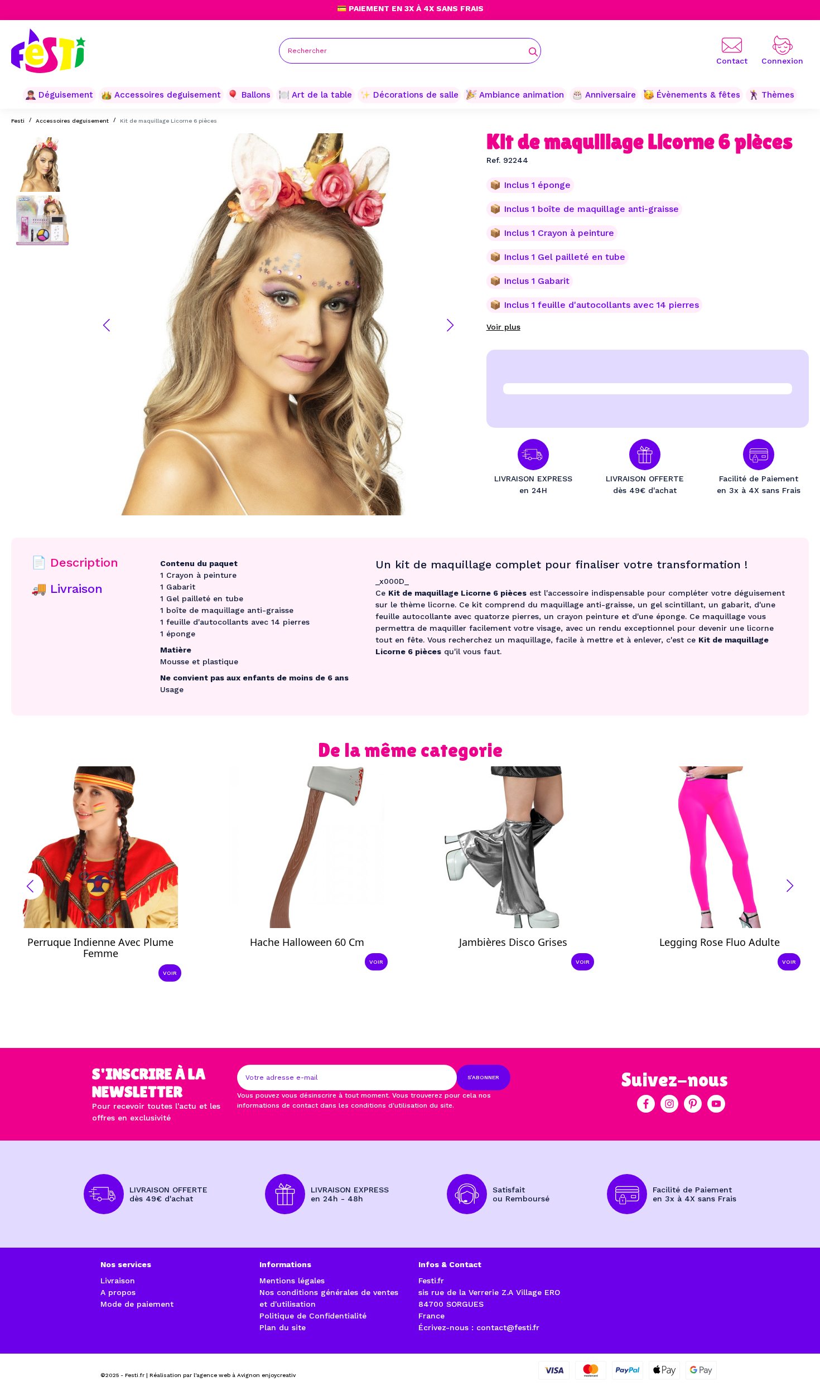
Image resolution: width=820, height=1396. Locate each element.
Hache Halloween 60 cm (307, 942)
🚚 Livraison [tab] (67, 589)
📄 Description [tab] (74, 562)
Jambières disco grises (513, 942)
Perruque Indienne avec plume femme (100, 947)
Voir (170, 973)
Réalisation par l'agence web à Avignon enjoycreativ (222, 1375)
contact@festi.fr (507, 1327)
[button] (106, 325)
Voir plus (503, 326)
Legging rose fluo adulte (719, 942)
